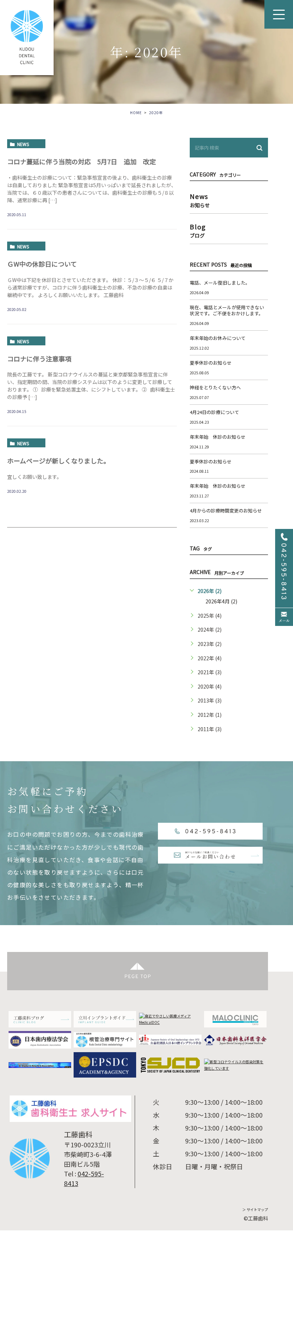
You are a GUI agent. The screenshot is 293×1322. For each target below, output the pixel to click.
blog (198, 230)
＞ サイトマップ (255, 1209)
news (23, 144)
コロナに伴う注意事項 (39, 358)
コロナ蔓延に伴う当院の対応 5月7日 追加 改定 (81, 161)
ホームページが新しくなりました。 (58, 460)
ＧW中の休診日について (42, 263)
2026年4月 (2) (221, 601)
